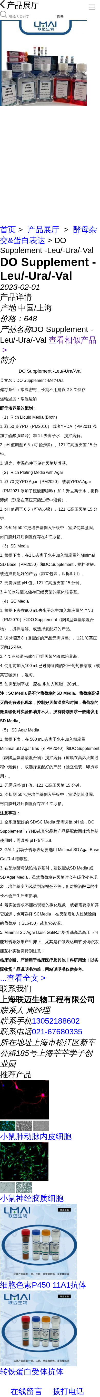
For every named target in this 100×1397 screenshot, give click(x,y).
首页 (8, 229)
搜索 (60, 17)
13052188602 (56, 1020)
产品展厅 (43, 229)
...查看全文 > (23, 978)
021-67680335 (57, 1031)
